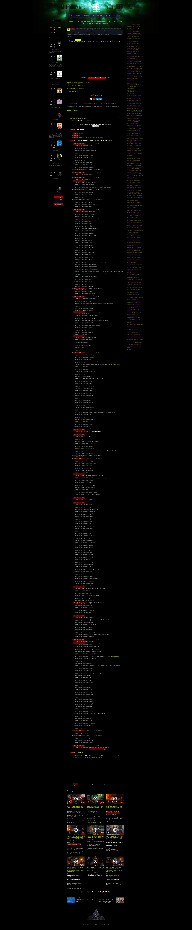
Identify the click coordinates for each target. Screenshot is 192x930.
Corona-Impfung (136, 46)
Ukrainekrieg (129, 137)
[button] (80, 892)
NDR (135, 334)
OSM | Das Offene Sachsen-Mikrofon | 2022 (78, 82)
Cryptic (128, 224)
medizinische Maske (131, 148)
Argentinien (134, 207)
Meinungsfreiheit (137, 142)
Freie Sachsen (55, 62)
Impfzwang (131, 344)
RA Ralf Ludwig (55, 130)
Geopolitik (137, 254)
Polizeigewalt (136, 232)
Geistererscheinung (132, 157)
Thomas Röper (137, 301)
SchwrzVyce (55, 119)
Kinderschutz (139, 167)
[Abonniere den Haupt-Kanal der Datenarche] (100, 99)
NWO (128, 68)
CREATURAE (86, 15)
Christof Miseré (137, 165)
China (128, 346)
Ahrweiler (137, 108)
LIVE (61, 201)
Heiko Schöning (136, 120)
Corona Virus (137, 48)
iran (75, 32)
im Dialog (136, 287)
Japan (136, 302)
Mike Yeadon (139, 222)
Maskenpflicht (131, 162)
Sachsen (69, 34)
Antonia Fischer (136, 312)
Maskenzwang (131, 329)
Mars (141, 244)
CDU (128, 297)
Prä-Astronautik (137, 100)
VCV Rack (132, 287)
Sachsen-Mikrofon (77, 34)
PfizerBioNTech (131, 66)
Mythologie (129, 38)
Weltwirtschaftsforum (133, 274)
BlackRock (136, 297)
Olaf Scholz (136, 309)
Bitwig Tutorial (137, 187)
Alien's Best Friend (55, 107)
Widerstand (119, 34)
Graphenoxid (139, 140)
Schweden (138, 259)
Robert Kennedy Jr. (131, 302)
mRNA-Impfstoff (134, 200)
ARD (127, 195)
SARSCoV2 (134, 249)
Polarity (138, 334)
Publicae (97, 41)
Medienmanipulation (131, 264)
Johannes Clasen (130, 125)
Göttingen (129, 182)
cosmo (137, 115)
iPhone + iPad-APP (106, 117)
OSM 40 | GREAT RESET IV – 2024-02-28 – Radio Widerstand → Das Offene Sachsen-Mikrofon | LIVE (95, 806)
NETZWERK (60, 199)
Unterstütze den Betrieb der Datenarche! (97, 77)
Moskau (128, 341)
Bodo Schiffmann (134, 85)
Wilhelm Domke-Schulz (132, 222)
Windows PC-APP (115, 117)
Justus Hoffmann (131, 28)
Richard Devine (55, 49)
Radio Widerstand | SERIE (74, 83)
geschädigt (135, 150)
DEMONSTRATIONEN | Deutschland (76, 81)
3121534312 (129, 31)
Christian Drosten (134, 168)
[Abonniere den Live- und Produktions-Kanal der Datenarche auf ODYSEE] (90, 99)
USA (114, 34)
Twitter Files (139, 264)
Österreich (102, 32)
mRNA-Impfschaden (136, 130)
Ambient (135, 319)
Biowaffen (139, 224)
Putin (137, 177)
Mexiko (128, 265)
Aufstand (78, 29)
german (137, 123)
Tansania (138, 240)
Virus (136, 152)
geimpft (131, 68)
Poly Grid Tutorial (137, 135)
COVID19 (137, 70)
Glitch (135, 230)
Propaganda (137, 180)
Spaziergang (99, 34)
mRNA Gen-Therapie (131, 116)
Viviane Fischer (137, 175)
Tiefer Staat (138, 125)
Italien (140, 115)
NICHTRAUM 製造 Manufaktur (96, 923)
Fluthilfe (141, 138)
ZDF (138, 239)
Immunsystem (133, 101)
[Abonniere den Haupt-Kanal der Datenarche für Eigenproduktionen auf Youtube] (94, 99)
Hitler (128, 177)
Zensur (129, 170)
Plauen (139, 150)
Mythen (128, 167)
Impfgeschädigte (130, 267)
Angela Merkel (138, 235)
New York (129, 78)
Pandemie (129, 232)
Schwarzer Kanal (133, 321)
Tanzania (133, 254)
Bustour (136, 269)
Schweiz (93, 34)
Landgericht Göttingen (133, 336)
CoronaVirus (131, 311)
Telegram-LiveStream (75, 117)
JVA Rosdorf (135, 172)
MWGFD (138, 133)
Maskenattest (130, 76)
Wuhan (139, 319)
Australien (129, 331)
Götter (130, 195)
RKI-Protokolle (136, 217)
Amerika (88, 40)
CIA (132, 170)
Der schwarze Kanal (135, 341)
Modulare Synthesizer (95, 137)
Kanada (133, 272)
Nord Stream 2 (130, 165)
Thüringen (129, 247)
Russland (121, 32)
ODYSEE (76, 91)
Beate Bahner (138, 247)
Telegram (129, 312)
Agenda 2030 (130, 197)
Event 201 (135, 137)
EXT (115, 15)
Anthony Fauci (137, 36)
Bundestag (133, 167)
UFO (133, 247)
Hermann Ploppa (130, 257)
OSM (131, 96)
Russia (138, 26)
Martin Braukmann (137, 252)
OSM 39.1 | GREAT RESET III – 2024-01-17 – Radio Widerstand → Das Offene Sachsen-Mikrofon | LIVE (76, 837)
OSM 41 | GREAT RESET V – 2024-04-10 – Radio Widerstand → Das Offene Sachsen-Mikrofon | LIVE (75, 806)
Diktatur (133, 289)
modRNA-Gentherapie (131, 53)
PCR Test (129, 46)
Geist (128, 101)
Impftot (138, 86)
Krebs (132, 88)
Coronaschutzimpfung (132, 81)
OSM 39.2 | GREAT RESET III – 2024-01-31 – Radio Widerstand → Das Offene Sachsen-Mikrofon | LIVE (115, 806)
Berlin (94, 29)
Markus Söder (137, 237)
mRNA (136, 329)
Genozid (133, 108)
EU (131, 120)
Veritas (116, 41)
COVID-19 (129, 217)
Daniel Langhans (104, 29)
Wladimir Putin (139, 66)
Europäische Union (138, 220)
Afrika (134, 262)
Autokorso (84, 29)
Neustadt (85, 32)
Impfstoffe (129, 43)
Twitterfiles (138, 289)
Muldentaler (55, 178)
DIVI (138, 51)
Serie (128, 105)
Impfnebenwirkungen (133, 316)
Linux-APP (75, 118)
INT (120, 15)
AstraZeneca (130, 58)
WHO (128, 160)
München (79, 32)
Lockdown (130, 262)
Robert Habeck (130, 70)
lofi (135, 322)
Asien (92, 40)
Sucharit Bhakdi (131, 326)
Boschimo (130, 143)
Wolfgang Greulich (55, 95)
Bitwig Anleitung (131, 314)
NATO (137, 60)
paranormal (130, 334)
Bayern (134, 227)
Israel (135, 275)
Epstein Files (135, 331)
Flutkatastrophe (130, 260)
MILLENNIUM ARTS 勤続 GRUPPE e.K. (101, 924)
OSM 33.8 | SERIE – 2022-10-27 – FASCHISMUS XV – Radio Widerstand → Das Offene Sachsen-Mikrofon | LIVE (76, 869)
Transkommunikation (131, 240)
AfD (79, 882)
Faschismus (130, 36)
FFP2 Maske (133, 93)
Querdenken (114, 32)
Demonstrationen (138, 245)
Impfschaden (138, 158)
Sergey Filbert (134, 71)
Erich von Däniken (138, 197)
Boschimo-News (137, 195)
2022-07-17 (78, 40)
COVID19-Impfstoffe (131, 242)
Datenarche (130, 322)
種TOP (131, 142)
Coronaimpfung (139, 337)
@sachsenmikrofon (79, 884)
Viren (136, 143)
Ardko (140, 60)
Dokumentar (108, 40)
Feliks (131, 188)
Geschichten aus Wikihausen (135, 324)
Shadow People (130, 244)
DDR (130, 160)
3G (131, 175)
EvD (134, 212)
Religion (136, 267)
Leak (128, 168)
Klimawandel (129, 252)
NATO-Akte (129, 285)
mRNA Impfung (137, 250)
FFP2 (134, 128)
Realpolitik (130, 135)
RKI (141, 296)
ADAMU (78, 15)
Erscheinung (140, 230)
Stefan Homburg (136, 182)
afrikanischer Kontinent (133, 147)
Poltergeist (130, 33)
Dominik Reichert (138, 56)
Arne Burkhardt (137, 257)
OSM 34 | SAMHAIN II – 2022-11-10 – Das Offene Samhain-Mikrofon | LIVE (95, 868)
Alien (137, 285)
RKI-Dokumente (137, 327)
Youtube (131, 297)
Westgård (90, 924)
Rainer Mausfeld (135, 96)
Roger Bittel (130, 34)
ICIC (128, 142)
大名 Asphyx (55, 163)
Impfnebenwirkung (132, 51)
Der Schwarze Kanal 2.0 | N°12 (94, 822)
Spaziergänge (107, 34)
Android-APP (99, 117)
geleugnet (138, 61)
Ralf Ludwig (138, 279)
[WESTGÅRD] (96, 919)
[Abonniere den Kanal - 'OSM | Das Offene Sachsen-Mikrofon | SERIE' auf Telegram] (97, 99)
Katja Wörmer (138, 193)
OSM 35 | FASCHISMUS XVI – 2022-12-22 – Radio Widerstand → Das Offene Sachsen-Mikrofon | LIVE (114, 837)
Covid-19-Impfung (136, 202)
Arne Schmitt (137, 244)
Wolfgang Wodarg (132, 225)
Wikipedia (129, 83)
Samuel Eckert (138, 76)
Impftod (136, 210)
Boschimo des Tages (134, 163)
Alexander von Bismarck (134, 173)
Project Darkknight (134, 346)
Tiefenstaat (130, 100)
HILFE (61, 197)
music (131, 56)
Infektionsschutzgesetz (135, 105)
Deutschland (101, 40)
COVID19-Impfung (136, 160)
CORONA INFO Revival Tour (133, 41)
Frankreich (129, 202)
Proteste (108, 32)
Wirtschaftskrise (130, 152)
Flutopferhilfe (130, 48)
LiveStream (70, 41)
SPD (128, 185)
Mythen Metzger (136, 24)
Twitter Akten (133, 337)
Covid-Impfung (134, 224)
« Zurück (73, 29)
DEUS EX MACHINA (97, 15)
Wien (133, 26)
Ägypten (129, 207)
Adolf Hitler (130, 269)
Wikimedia (135, 294)
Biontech (129, 50)
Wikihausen (130, 210)
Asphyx (138, 81)
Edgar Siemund (130, 339)
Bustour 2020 (139, 98)
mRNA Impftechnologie (135, 145)
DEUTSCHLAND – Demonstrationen (76, 88)
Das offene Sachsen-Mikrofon (80, 103)
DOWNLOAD (71, 91)
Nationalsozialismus (135, 332)
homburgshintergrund (133, 118)
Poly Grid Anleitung (138, 255)
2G (131, 227)
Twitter (129, 98)
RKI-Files (129, 61)
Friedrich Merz (130, 245)
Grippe (136, 260)
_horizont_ (55, 150)
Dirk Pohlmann (138, 339)
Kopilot (128, 175)
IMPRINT (60, 210)
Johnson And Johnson (132, 317)
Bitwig (130, 190)
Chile (98, 29)
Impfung (132, 284)
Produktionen (90, 41)
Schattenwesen (130, 327)
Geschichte (129, 130)
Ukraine (135, 50)
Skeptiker (133, 61)
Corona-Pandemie (137, 31)
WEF (128, 188)
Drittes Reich (130, 237)
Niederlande (91, 32)
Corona (129, 110)
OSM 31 (96, 32)
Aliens (128, 178)
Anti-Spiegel (130, 215)
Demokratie (133, 229)
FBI (135, 26)
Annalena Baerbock (132, 106)
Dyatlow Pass (138, 284)
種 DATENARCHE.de (79, 85)
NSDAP (138, 294)
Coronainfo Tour (132, 95)
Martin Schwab (136, 38)
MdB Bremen (118, 850)
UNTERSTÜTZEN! (58, 204)
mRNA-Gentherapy (137, 344)
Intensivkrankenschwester (114, 364)
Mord (128, 321)
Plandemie (133, 65)
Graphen (132, 178)
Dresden (129, 239)
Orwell (139, 75)
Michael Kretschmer (138, 68)
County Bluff (136, 190)
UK (111, 34)
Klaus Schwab (134, 153)
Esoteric (133, 98)
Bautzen (90, 29)
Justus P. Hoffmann (132, 75)
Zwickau (69, 36)
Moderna (131, 185)
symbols (129, 120)
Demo (111, 29)
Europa (113, 40)
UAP (141, 190)
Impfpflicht (70, 32)
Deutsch (134, 282)
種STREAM (136, 121)
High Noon (130, 220)
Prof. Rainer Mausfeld (92, 811)
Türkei (128, 115)
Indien (135, 91)
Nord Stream (138, 215)
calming (128, 71)
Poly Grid (137, 212)
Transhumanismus (131, 123)
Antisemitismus (138, 205)
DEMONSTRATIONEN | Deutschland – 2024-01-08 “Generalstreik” (95, 837)
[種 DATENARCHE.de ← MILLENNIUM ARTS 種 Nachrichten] (59, 193)
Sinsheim (129, 254)
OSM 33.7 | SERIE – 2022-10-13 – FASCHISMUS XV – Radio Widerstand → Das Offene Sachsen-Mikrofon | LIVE (114, 869)
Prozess (129, 249)
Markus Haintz (130, 255)
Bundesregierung (131, 205)
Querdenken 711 (55, 78)
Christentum (138, 183)
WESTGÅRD (107, 923)
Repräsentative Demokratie (92, 812)
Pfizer (134, 133)
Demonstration (117, 29)
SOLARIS (108, 15)
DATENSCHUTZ (59, 207)
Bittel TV (133, 177)
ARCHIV (60, 195)
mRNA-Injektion (138, 34)
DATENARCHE (55, 35)
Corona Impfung (131, 259)
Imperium (118, 40)
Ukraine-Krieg (139, 242)
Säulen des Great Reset (111, 817)
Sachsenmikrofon (86, 34)
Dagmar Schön (136, 63)
